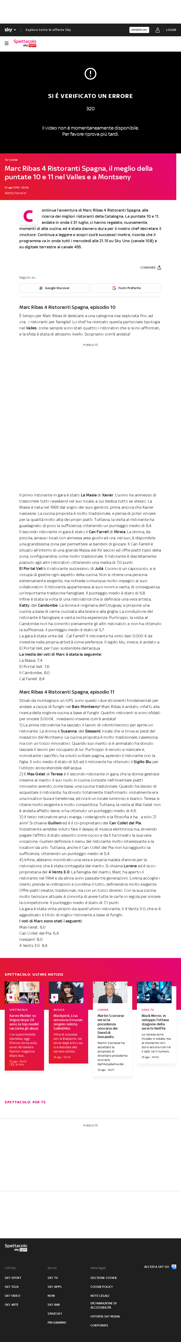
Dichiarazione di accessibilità (103, 1305)
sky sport (13, 1278)
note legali (99, 1295)
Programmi (57, 1322)
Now (51, 1295)
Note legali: (98, 1268)
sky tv (53, 1278)
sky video (12, 1295)
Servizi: (53, 1268)
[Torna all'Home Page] (25, 43)
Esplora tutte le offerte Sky (48, 30)
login (171, 30)
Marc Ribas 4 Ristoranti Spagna (111, 210)
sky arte (12, 1304)
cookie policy (101, 1287)
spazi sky (55, 1313)
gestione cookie (103, 1278)
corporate (99, 1325)
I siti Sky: (10, 1268)
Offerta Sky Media (105, 1316)
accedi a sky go (156, 1266)
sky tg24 (12, 1287)
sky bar (54, 1304)
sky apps (55, 1287)
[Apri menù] (6, 43)
